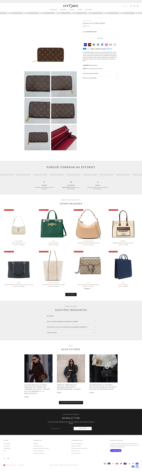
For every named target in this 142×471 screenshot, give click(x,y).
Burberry (123, 241)
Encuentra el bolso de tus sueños (41, 448)
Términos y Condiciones (76, 443)
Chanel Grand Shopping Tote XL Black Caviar (18, 284)
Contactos (35, 443)
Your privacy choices (76, 453)
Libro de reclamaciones (38, 451)
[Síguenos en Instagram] (8, 458)
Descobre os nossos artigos (71, 402)
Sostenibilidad (7, 448)
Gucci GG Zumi (53, 243)
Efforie (80, 9)
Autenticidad (6, 446)
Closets (72, 9)
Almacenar (53, 9)
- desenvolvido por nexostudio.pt (69, 465)
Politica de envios (75, 451)
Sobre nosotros (7, 443)
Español (21, 465)
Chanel (19, 282)
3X (84, 48)
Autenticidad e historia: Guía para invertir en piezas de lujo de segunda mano (103, 387)
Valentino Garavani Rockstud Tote (88, 243)
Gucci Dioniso (123, 284)
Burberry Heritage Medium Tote (123, 243)
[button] (99, 49)
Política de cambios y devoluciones (79, 448)
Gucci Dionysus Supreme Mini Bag (88, 284)
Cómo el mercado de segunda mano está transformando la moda (69, 387)
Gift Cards (88, 9)
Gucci (53, 241)
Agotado (100, 38)
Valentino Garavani (88, 241)
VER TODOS (70, 294)
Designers (63, 9)
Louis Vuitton (87, 20)
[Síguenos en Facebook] (4, 458)
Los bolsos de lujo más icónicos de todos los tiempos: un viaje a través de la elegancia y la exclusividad (37, 389)
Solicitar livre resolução (38, 453)
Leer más (26, 396)
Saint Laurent (18, 241)
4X (88, 48)
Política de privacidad (76, 446)
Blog (5, 451)
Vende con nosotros (38, 446)
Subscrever (83, 428)
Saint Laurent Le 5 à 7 (19, 243)
